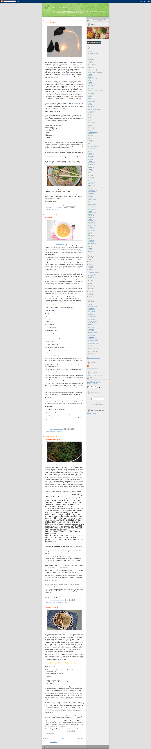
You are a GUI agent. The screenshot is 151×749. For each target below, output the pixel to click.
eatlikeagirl (91, 324)
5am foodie (91, 304)
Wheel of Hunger (60, 244)
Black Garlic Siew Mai (51, 22)
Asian (50, 209)
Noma (90, 161)
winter (90, 248)
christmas (91, 85)
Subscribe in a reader (91, 413)
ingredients (91, 136)
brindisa (91, 317)
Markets (91, 154)
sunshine (91, 228)
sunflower (91, 349)
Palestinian (91, 164)
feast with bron (60, 7)
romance (91, 196)
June (91, 280)
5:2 (90, 51)
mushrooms (91, 159)
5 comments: (60, 207)
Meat (53, 209)
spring (90, 219)
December (92, 270)
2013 (90, 266)
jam (90, 141)
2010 (90, 290)
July (91, 278)
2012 (90, 267)
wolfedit (90, 251)
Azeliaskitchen (92, 314)
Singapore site (75, 103)
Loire (90, 151)
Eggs (90, 102)
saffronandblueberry (93, 348)
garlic (90, 120)
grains (90, 125)
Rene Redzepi (92, 190)
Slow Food (51, 431)
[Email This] (67, 207)
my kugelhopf (92, 341)
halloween (91, 127)
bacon (90, 61)
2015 (90, 262)
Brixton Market (92, 78)
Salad (90, 198)
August (91, 277)
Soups (55, 431)
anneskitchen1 (92, 311)
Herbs (90, 130)
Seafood (91, 202)
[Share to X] (70, 207)
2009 (90, 291)
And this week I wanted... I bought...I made (58, 602)
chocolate (91, 83)
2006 (90, 296)
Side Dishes (91, 206)
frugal (90, 115)
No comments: (60, 599)
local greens (91, 149)
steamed (91, 222)
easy (90, 98)
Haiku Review (92, 335)
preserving (91, 180)
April (91, 283)
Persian (90, 169)
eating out (91, 99)
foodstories (91, 330)
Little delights (92, 148)
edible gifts (91, 101)
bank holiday (92, 64)
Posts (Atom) (53, 742)
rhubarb (91, 193)
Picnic (90, 170)
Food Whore (91, 329)
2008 (90, 293)
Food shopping (92, 111)
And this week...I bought (94, 57)
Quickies (56, 209)
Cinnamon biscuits (93, 86)
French (90, 112)
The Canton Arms (66, 74)
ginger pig (91, 333)
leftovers (91, 144)
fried (90, 114)
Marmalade (91, 156)
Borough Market (92, 70)
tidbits (90, 231)
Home (63, 738)
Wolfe (90, 249)
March (91, 285)
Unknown (91, 365)
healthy (90, 128)
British (90, 77)
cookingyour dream (93, 320)
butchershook (92, 319)
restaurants (91, 191)
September (92, 275)
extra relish (91, 327)
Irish (90, 138)
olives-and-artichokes (93, 343)
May (91, 282)
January (92, 288)
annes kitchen (92, 309)
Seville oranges (92, 204)
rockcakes (91, 346)
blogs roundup (92, 69)
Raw (90, 186)
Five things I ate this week (94, 109)
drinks (90, 94)
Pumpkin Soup (49, 217)
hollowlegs (91, 337)
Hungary (91, 135)
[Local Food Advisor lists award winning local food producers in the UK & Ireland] (93, 383)
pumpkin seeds (92, 181)
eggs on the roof (92, 325)
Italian (90, 140)
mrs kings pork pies (93, 340)
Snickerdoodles (92, 212)
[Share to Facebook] (72, 207)
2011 (90, 269)
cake (90, 80)
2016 (90, 261)
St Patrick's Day (92, 220)
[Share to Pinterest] (74, 207)
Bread (90, 74)
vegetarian (91, 241)
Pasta (90, 167)
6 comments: (60, 429)
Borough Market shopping (94, 72)
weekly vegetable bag (93, 244)
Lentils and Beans (93, 146)
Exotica (90, 104)
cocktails (91, 88)
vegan (90, 238)
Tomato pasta (92, 235)
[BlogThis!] (69, 207)
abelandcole (91, 308)
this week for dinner (93, 354)
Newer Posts (46, 738)
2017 (90, 259)
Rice (90, 194)
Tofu (90, 233)
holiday (90, 133)
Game (90, 119)
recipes (90, 188)
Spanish (91, 215)
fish (90, 107)
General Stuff (92, 122)
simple (90, 207)
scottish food (92, 199)
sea (90, 201)
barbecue (91, 65)
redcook (91, 345)
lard (90, 143)
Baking (90, 62)
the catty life (91, 353)
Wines (90, 246)
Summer (91, 227)
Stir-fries (91, 223)
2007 (90, 294)
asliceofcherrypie (92, 312)
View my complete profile (92, 368)
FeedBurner (100, 404)
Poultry (90, 178)
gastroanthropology (93, 332)
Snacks (90, 211)
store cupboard (92, 225)
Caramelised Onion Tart (51, 607)
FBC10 (90, 106)
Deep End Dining (92, 322)
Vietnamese (91, 243)
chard (90, 82)
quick (90, 183)
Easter (90, 96)
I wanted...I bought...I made (52, 439)
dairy (90, 91)
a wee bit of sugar (93, 306)
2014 (90, 264)
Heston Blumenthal (93, 132)
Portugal (91, 177)
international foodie (93, 338)
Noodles (91, 162)
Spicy (90, 217)
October (92, 274)
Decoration (91, 93)
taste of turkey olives (93, 351)
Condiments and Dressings (95, 90)
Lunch (90, 153)
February (92, 286)
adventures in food (93, 53)
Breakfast (91, 75)
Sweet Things (92, 230)
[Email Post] (64, 207)
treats (90, 236)
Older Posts (81, 738)
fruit (90, 117)
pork (90, 175)
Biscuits (91, 67)
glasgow (91, 123)
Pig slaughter (92, 173)
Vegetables (59, 431)
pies (90, 172)
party (90, 165)
